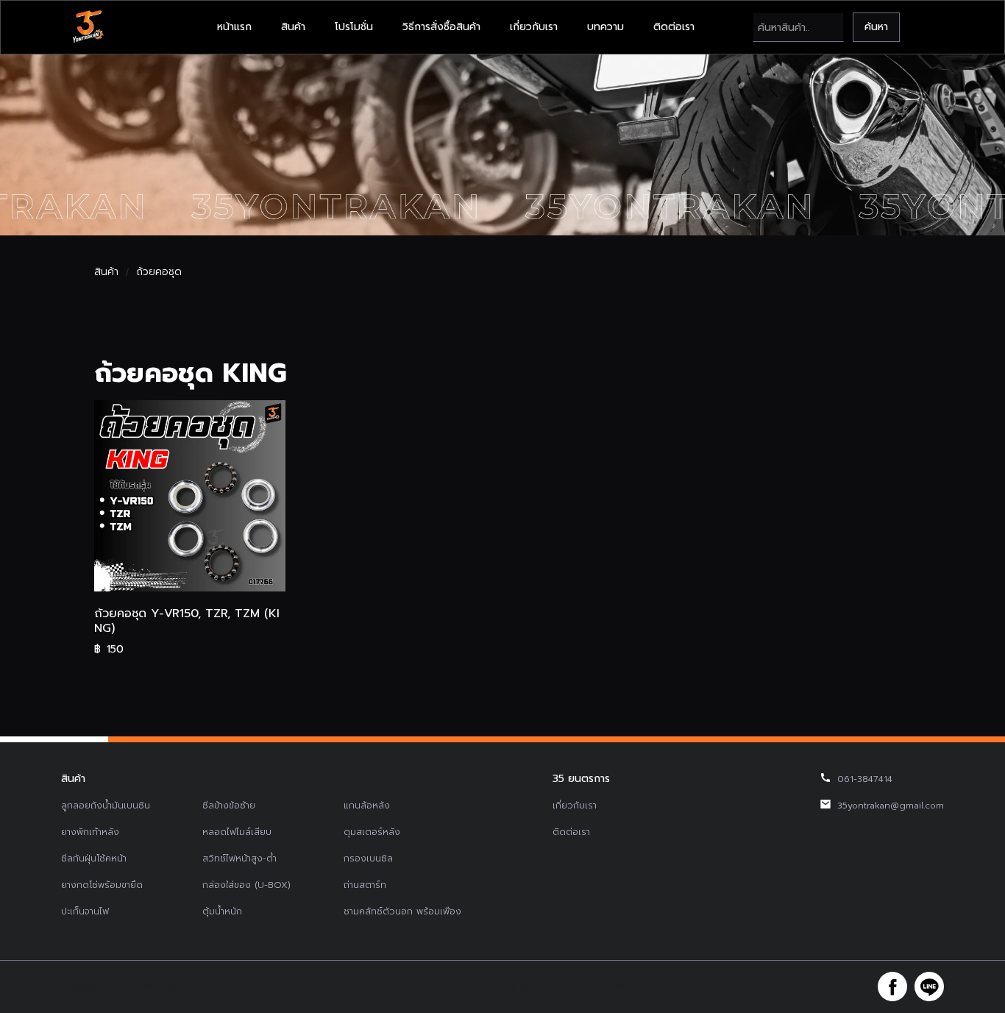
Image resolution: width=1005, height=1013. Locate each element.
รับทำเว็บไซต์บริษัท (613, 986)
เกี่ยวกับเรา (534, 27)
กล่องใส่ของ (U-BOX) (246, 885)
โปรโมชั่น (354, 27)
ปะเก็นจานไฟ (85, 911)
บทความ (605, 27)
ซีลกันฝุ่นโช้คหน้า (94, 858)
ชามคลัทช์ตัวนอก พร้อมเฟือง (402, 911)
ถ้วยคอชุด (159, 272)
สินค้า (293, 27)
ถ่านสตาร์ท (365, 885)
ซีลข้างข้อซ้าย (228, 805)
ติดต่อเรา (674, 27)
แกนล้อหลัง (367, 805)
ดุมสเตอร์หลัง (372, 832)
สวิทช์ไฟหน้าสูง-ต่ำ (239, 858)
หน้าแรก (234, 27)
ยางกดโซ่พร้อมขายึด (102, 885)
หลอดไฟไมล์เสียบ (236, 832)
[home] (87, 27)
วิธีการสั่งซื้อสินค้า (441, 27)
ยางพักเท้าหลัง (90, 832)
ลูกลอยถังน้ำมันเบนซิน (105, 805)
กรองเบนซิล (368, 858)
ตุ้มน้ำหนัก (222, 911)
